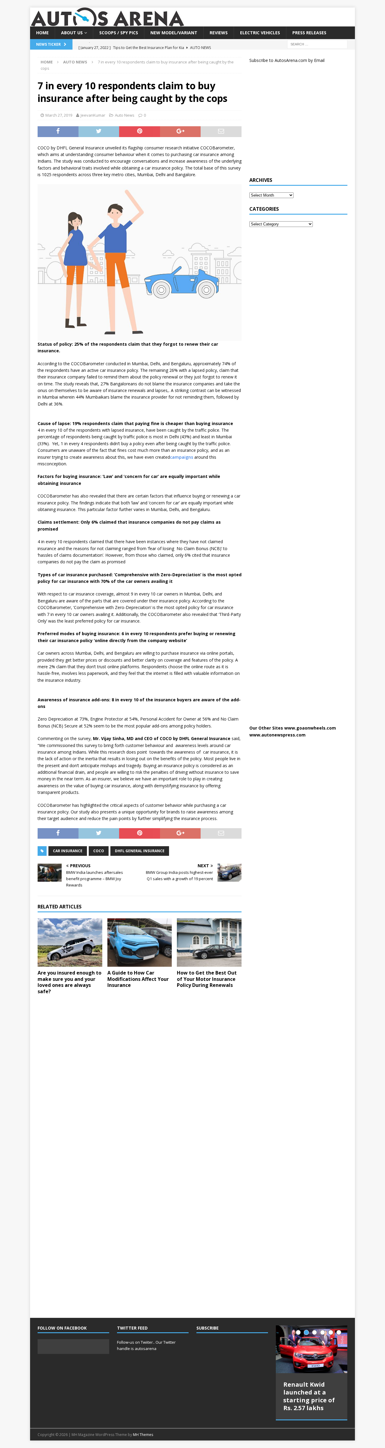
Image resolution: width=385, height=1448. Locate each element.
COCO (98, 850)
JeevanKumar (93, 115)
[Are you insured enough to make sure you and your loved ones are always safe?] (70, 942)
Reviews (219, 32)
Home (42, 32)
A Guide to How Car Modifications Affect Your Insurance (138, 979)
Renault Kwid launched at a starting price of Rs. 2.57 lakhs (309, 1396)
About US (72, 32)
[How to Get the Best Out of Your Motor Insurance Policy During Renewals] (209, 942)
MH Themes (143, 1434)
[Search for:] (317, 44)
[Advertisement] (294, 123)
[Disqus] (140, 1077)
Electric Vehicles (260, 32)
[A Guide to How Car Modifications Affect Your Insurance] (139, 942)
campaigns (181, 457)
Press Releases (309, 32)
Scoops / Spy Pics (118, 32)
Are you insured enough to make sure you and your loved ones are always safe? (69, 982)
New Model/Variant (173, 32)
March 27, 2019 (58, 115)
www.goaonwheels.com (310, 728)
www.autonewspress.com (277, 735)
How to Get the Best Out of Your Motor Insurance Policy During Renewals (207, 979)
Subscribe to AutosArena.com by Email (287, 60)
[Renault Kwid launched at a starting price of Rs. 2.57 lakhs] (311, 1349)
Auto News (124, 115)
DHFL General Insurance (140, 850)
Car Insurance (67, 850)
